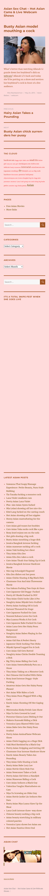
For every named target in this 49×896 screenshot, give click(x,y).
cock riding (34, 181)
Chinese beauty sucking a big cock (23, 814)
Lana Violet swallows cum (19, 498)
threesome (14, 175)
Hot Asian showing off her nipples (23, 515)
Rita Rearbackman (15, 93)
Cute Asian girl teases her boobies (23, 526)
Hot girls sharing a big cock (19, 536)
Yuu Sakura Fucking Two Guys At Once (25, 588)
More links (11, 209)
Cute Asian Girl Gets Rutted (19, 651)
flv (20, 170)
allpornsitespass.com (11, 178)
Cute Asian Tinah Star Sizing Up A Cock (25, 560)
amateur (13, 181)
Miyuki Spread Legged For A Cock (22, 647)
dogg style (37, 178)
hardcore (7, 175)
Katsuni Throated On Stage (19, 609)
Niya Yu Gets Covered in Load (20, 713)
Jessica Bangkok (23, 178)
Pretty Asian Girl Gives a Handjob (22, 776)
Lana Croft (20, 181)
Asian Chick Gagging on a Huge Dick (24, 741)
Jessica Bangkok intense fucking (22, 543)
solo (27, 160)
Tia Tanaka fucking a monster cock (23, 494)
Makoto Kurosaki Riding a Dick (21, 720)
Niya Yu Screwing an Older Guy (21, 793)
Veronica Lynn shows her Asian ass (23, 824)
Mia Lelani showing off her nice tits (24, 508)
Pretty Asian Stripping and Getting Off (25, 748)
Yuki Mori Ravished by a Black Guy (23, 744)
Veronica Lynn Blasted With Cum (22, 723)
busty (12, 167)
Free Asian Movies (15, 206)
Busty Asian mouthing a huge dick (23, 539)
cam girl (15, 164)
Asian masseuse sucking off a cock (23, 546)
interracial (26, 167)
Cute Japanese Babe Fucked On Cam (24, 623)
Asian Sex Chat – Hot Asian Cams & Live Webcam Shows (24, 12)
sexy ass (9, 164)
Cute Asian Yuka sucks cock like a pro (24, 529)
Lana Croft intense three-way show (24, 810)
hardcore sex (9, 160)
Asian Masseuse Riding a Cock (21, 779)
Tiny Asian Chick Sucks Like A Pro (23, 598)
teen (24, 160)
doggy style (18, 160)
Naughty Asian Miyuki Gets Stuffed (23, 602)
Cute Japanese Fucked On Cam (21, 612)
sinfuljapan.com (25, 164)
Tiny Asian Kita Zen (16, 553)
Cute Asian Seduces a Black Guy (21, 783)
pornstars (7, 181)
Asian (30, 185)
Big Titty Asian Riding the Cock (21, 661)
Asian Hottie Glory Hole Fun (20, 769)
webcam (8, 76)
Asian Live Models (9, 879)
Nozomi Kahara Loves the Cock (21, 616)
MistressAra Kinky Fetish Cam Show (24, 710)
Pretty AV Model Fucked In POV (21, 595)
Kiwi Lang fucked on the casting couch (25, 512)
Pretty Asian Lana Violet (18, 501)
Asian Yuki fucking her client (20, 550)
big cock (37, 171)
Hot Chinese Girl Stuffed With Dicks (24, 675)
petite (6, 186)
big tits (31, 178)
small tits (34, 160)
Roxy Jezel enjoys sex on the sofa (22, 532)
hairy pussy (22, 186)
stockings (14, 171)
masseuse (17, 167)
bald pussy (29, 175)
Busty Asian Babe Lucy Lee (19, 765)
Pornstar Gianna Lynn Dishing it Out (24, 717)
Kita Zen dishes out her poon (20, 574)
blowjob (25, 171)
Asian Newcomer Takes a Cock (21, 772)
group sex (27, 181)
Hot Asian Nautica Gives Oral (20, 828)
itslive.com (35, 164)
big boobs (42, 181)
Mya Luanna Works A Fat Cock (21, 619)
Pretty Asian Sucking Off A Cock (22, 605)
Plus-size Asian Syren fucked (20, 505)
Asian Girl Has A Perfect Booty (21, 640)
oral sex (31, 171)
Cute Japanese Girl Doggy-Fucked (23, 592)
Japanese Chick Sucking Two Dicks (23, 644)
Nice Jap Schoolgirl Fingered (20, 571)
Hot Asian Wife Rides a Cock (20, 692)
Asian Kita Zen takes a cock (19, 557)
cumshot (11, 186)
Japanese (7, 171)
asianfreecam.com (38, 167)
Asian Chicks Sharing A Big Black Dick (25, 578)
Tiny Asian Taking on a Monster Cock (24, 671)
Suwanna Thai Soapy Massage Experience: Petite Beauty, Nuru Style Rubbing (25, 487)
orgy (16, 186)
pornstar (22, 175)
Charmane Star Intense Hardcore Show (25, 751)
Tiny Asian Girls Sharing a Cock (21, 762)
